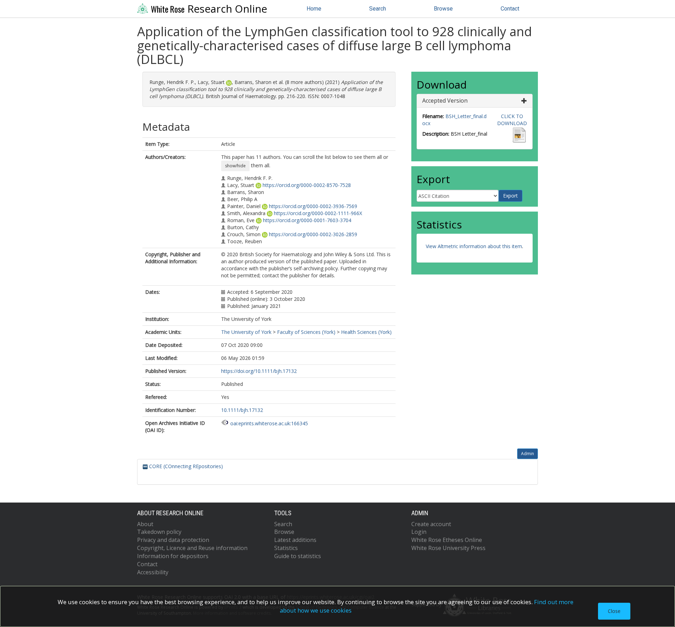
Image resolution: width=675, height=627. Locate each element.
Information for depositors (172, 556)
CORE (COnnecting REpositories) (185, 466)
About (145, 524)
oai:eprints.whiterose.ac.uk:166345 (269, 423)
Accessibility (152, 572)
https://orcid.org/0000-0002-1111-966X (318, 213)
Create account (431, 524)
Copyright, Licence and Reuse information (192, 548)
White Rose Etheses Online (446, 540)
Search (377, 8)
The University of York (246, 332)
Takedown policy (159, 532)
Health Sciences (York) (366, 332)
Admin (527, 454)
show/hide (235, 166)
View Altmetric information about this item (474, 246)
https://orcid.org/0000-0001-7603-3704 (307, 220)
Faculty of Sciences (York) (306, 332)
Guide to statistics (297, 556)
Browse (443, 8)
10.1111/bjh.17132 (242, 410)
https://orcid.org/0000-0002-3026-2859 (313, 234)
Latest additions (295, 540)
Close (614, 611)
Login (418, 532)
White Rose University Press (448, 548)
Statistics (286, 548)
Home (314, 8)
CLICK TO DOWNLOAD (512, 120)
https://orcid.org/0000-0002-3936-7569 (313, 206)
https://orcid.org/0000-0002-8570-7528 (307, 185)
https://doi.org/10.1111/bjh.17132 (259, 371)
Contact (510, 8)
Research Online (209, 9)
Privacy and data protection (173, 540)
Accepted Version (445, 100)
